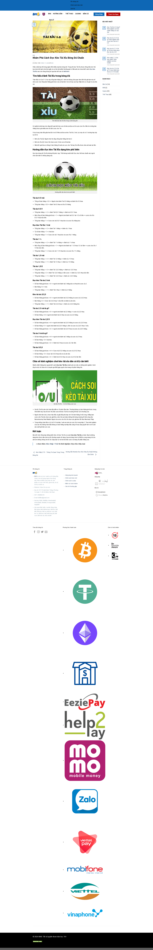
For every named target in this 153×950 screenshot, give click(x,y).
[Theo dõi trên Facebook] (34, 532)
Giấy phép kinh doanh (71, 475)
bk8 (52, 63)
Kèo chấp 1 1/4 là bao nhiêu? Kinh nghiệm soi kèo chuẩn (112, 60)
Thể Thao (69, 14)
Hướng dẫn (57, 14)
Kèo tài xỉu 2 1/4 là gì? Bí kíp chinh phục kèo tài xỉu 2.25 (113, 50)
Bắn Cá (86, 14)
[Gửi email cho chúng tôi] (46, 532)
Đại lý (51, 20)
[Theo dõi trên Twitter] (42, 532)
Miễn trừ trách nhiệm (71, 483)
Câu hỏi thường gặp (71, 486)
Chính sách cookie (70, 481)
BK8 (49, 14)
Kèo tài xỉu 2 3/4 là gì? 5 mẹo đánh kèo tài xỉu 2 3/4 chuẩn (113, 70)
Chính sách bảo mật (71, 478)
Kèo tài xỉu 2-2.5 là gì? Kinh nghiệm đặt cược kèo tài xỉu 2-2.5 (113, 40)
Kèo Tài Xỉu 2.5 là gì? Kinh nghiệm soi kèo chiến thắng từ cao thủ (113, 29)
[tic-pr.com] (39, 14)
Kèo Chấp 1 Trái (52, 444)
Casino (78, 14)
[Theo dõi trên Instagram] (38, 532)
